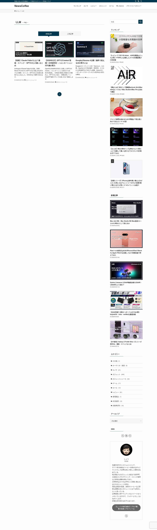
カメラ (117, 370)
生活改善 (117, 401)
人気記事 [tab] (70, 34)
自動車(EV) (118, 405)
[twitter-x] (135, 1)
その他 (116, 361)
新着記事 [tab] (49, 34)
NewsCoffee (21, 5)
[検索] (141, 1)
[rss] (138, 1)
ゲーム (117, 383)
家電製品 (117, 396)
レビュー (117, 392)
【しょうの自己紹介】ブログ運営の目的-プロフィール (126, 507)
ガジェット (118, 374)
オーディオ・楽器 (120, 365)
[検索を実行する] (140, 22)
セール (117, 388)
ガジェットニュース (121, 379)
